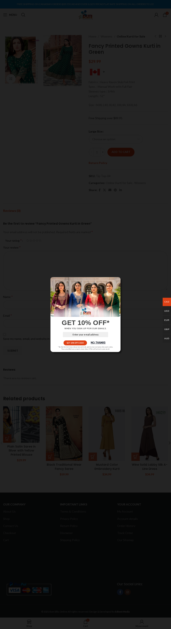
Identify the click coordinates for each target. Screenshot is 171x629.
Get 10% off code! (75, 343)
